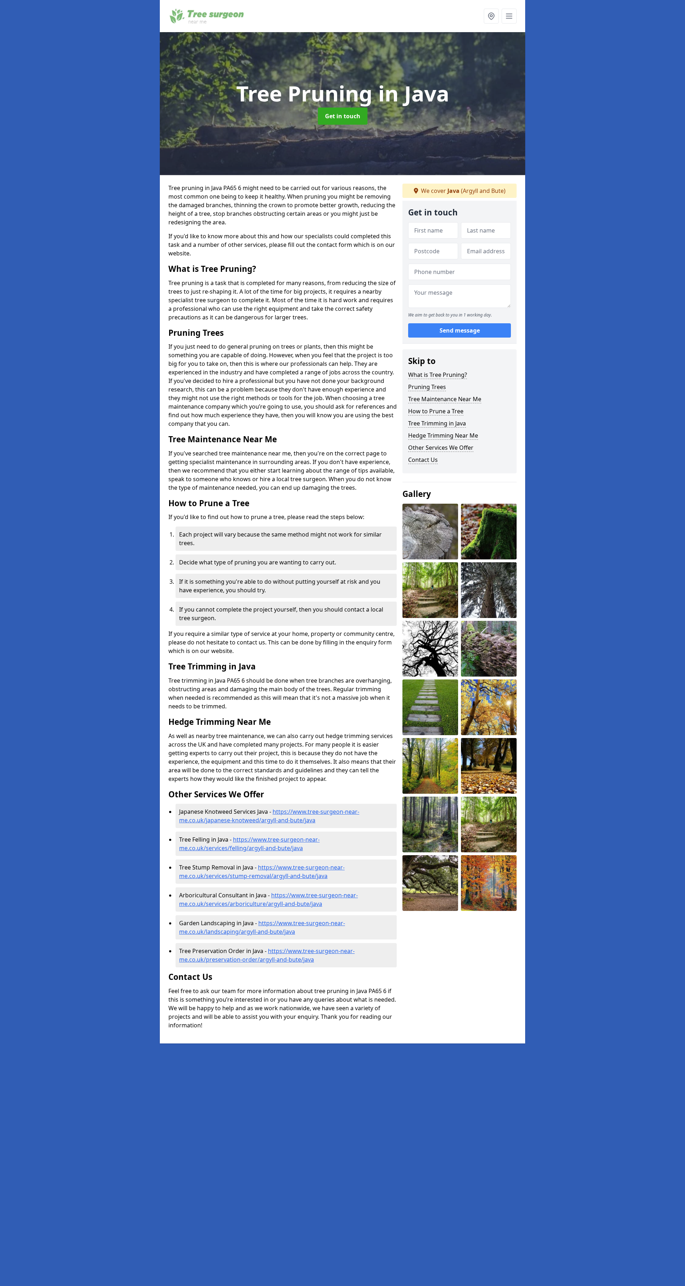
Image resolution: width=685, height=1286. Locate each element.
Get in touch (342, 116)
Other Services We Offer (440, 448)
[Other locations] (491, 16)
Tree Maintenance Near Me (444, 399)
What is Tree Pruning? (437, 375)
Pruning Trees (427, 387)
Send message (460, 330)
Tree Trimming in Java (437, 423)
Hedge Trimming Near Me (443, 435)
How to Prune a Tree (435, 411)
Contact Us (423, 460)
